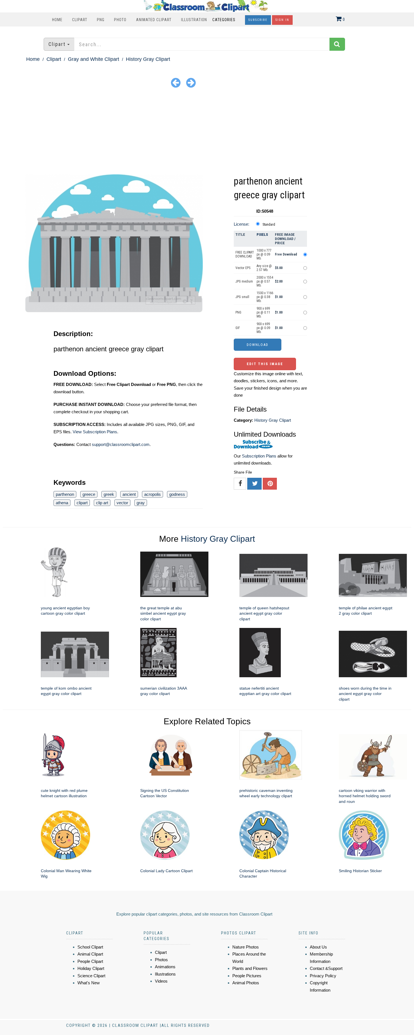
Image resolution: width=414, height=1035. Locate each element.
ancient (129, 494)
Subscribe (258, 20)
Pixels (262, 234)
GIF (237, 328)
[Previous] (176, 82)
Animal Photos (245, 982)
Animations (165, 966)
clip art (102, 502)
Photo (120, 19)
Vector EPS (242, 268)
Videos (161, 981)
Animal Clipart (90, 954)
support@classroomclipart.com (121, 444)
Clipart (79, 19)
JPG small (242, 297)
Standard (268, 224)
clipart (82, 502)
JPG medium (244, 281)
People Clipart (90, 961)
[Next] (191, 82)
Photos (161, 959)
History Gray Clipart (148, 59)
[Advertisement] (207, 132)
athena (62, 502)
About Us (318, 947)
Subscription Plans (259, 456)
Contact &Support (326, 968)
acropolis (152, 494)
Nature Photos (245, 947)
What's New (88, 982)
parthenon (65, 494)
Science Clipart (91, 975)
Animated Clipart (154, 19)
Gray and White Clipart (93, 59)
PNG (100, 19)
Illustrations (165, 974)
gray (141, 502)
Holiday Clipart (90, 968)
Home (57, 19)
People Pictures (246, 975)
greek (109, 494)
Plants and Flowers (250, 968)
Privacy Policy (323, 975)
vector (122, 502)
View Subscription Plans (95, 431)
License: (241, 224)
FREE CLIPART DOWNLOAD (244, 254)
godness (177, 494)
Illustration (194, 19)
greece (89, 494)
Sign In (282, 20)
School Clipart (90, 947)
